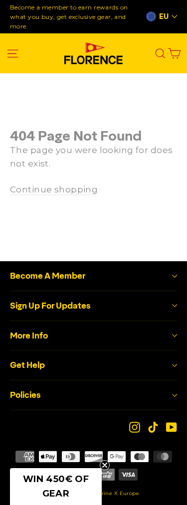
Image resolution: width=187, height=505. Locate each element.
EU (164, 16)
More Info (29, 335)
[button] (56, 486)
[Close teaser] (105, 465)
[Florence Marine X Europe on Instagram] (134, 427)
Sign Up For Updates (50, 306)
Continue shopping (54, 189)
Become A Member (47, 276)
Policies (25, 395)
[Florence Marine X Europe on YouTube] (171, 427)
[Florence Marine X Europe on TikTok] (153, 427)
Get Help (27, 365)
